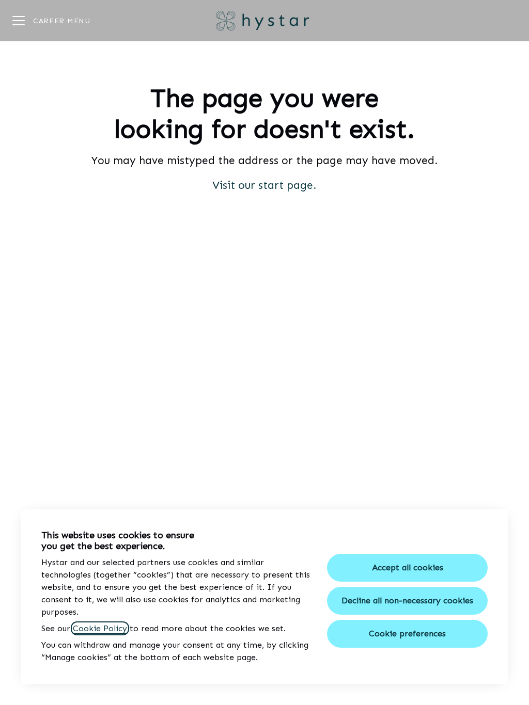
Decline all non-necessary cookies (407, 600)
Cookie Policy (100, 628)
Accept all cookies (407, 567)
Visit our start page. (264, 185)
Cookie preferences (407, 633)
